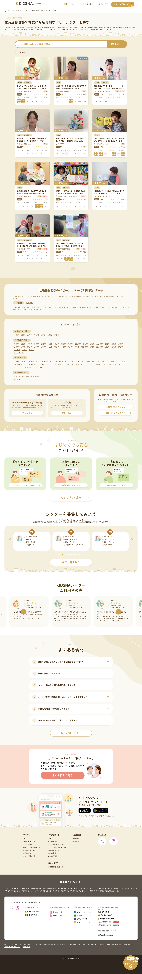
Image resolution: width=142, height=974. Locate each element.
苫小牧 (21, 376)
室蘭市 (43, 344)
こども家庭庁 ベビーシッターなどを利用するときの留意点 (116, 944)
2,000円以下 (30, 364)
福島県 (56, 335)
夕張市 (70, 344)
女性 (98, 361)
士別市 (36, 347)
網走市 (85, 344)
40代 (121, 364)
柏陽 (27, 376)
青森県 (23, 335)
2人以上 (105, 361)
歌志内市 (84, 347)
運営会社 (7, 944)
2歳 (59, 364)
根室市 (56, 347)
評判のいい (27, 367)
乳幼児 (98, 364)
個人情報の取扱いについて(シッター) (31, 944)
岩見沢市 (77, 344)
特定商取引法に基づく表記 (12, 946)
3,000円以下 (42, 364)
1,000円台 (121, 361)
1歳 (54, 364)
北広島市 (17, 350)
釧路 (15, 376)
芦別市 (120, 344)
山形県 (50, 335)
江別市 (16, 347)
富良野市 (99, 347)
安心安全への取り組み (85, 4)
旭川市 (36, 344)
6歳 (77, 364)
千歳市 (63, 347)
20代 (109, 364)
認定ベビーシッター (46, 361)
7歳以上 (84, 364)
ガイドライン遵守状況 (89, 944)
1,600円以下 (19, 364)
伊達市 (120, 347)
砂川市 (76, 347)
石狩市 (24, 350)
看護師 (87, 361)
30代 (115, 364)
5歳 (73, 364)
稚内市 (107, 344)
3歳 (64, 364)
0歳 (50, 364)
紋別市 (29, 347)
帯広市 (56, 344)
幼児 (104, 364)
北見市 (63, 344)
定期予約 (17, 361)
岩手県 (29, 335)
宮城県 (36, 335)
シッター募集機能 (85, 522)
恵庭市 (113, 347)
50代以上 (17, 367)
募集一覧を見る (71, 562)
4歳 (68, 364)
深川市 (92, 347)
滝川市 (70, 347)
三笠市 (50, 347)
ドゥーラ (79, 361)
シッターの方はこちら (121, 4)
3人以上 (113, 361)
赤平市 (23, 347)
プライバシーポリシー (73, 944)
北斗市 (31, 350)
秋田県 (43, 335)
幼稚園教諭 (33, 361)
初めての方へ (70, 4)
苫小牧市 (99, 344)
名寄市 (43, 347)
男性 (93, 361)
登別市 (107, 347)
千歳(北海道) (35, 376)
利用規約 (14, 944)
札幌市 (16, 344)
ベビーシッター (55, 27)
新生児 (91, 364)
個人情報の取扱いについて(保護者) (54, 944)
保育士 (24, 361)
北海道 (16, 335)
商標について (26, 946)
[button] (59, 554)
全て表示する (19, 352)
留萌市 (92, 344)
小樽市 (29, 344)
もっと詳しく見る (71, 733)
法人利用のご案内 (102, 4)
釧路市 (50, 344)
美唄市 (113, 344)
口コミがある (38, 367)
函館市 (23, 344)
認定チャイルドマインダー (65, 361)
